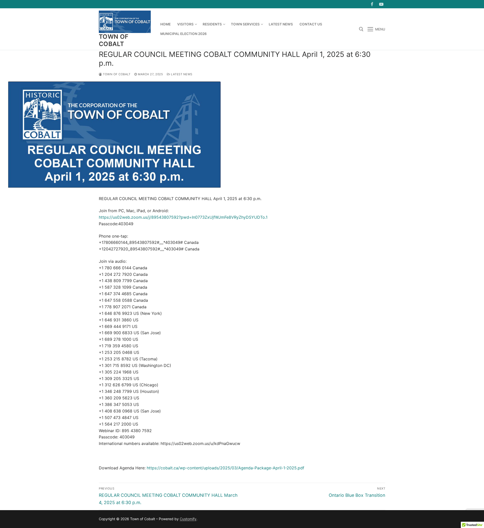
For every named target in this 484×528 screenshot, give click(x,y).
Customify (188, 519)
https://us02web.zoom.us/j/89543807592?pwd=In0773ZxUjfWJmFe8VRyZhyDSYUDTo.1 (183, 217)
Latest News (181, 74)
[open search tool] (361, 29)
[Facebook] (372, 4)
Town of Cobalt (114, 40)
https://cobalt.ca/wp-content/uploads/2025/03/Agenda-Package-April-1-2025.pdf (225, 467)
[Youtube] (381, 4)
